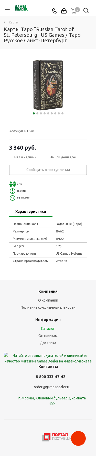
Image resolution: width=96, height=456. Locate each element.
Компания (48, 291)
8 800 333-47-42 (50, 376)
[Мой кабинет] (64, 11)
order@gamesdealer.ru (52, 387)
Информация (48, 319)
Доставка (48, 343)
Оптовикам (48, 336)
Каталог (48, 329)
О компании (48, 300)
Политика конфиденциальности (48, 307)
